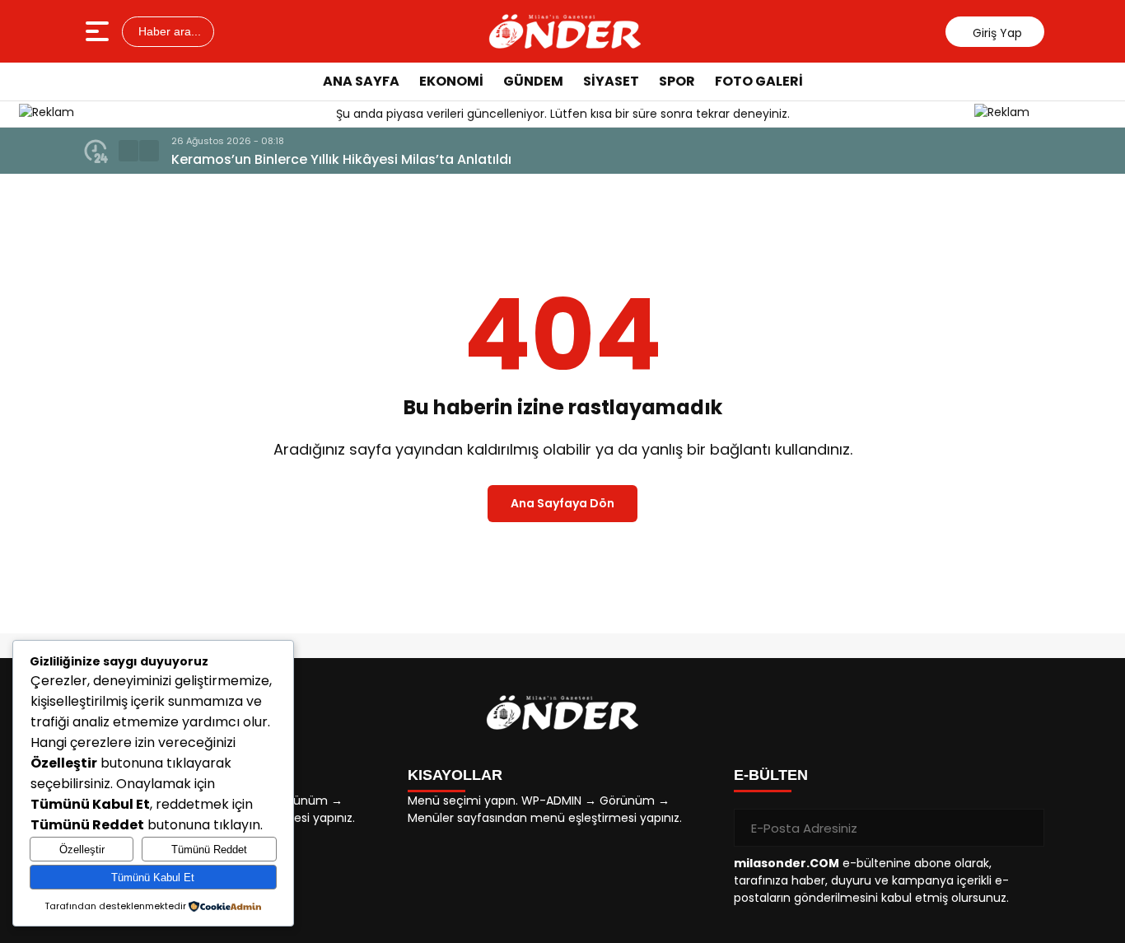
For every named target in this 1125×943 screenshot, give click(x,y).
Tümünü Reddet (209, 849)
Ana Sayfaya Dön (562, 503)
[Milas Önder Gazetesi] (565, 31)
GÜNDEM (533, 81)
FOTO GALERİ (759, 81)
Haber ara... (168, 31)
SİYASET (611, 81)
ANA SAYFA (361, 81)
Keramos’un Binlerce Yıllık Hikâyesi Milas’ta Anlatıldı (341, 159)
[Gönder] (1025, 828)
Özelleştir (82, 849)
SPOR (677, 81)
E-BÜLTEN (771, 775)
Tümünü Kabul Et (152, 877)
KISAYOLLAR (455, 775)
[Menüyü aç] (99, 31)
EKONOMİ (451, 81)
